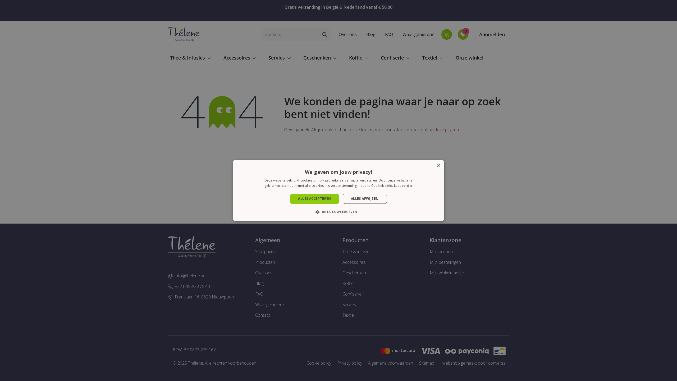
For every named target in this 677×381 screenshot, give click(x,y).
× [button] (438, 165)
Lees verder (403, 186)
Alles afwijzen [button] (365, 198)
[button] (338, 212)
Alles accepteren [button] (314, 198)
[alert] (338, 190)
